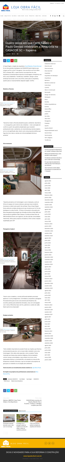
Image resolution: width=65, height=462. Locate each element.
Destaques (47, 97)
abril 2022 (47, 300)
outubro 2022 (48, 286)
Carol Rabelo (22, 379)
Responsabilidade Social (51, 130)
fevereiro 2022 (48, 305)
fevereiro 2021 (48, 331)
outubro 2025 (48, 204)
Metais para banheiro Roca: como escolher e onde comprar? (53, 154)
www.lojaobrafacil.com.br (32, 456)
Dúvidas (47, 102)
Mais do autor (22, 411)
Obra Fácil (47, 118)
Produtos (47, 123)
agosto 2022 (48, 290)
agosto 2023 (48, 266)
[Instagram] (53, 16)
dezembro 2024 (49, 228)
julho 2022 (47, 293)
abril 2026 (47, 190)
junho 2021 (48, 321)
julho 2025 (47, 212)
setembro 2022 (49, 288)
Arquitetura (8, 39)
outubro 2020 (48, 340)
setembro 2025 (49, 207)
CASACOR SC (36, 379)
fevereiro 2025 (48, 223)
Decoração (14, 39)
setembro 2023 (49, 264)
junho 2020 (48, 350)
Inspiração (47, 111)
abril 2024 (47, 247)
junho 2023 (48, 271)
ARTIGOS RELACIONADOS (10, 411)
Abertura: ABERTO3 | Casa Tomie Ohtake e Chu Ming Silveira (12, 401)
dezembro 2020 (49, 336)
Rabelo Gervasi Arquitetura (8, 102)
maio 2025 (47, 216)
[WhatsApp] (15, 60)
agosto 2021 (48, 317)
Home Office (48, 109)
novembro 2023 (49, 259)
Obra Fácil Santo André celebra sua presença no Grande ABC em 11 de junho (53, 169)
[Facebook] (50, 16)
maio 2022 (47, 297)
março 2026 (48, 192)
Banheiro (47, 80)
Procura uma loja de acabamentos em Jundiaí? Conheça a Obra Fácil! (53, 150)
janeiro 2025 (48, 226)
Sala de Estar (48, 133)
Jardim (46, 114)
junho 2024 (48, 243)
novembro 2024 (49, 231)
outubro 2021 (48, 312)
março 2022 (48, 302)
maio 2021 (47, 324)
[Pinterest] (12, 60)
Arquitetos (9, 19)
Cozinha (47, 87)
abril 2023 (47, 274)
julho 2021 (47, 319)
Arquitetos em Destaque (51, 75)
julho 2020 (47, 348)
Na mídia (47, 116)
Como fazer (48, 85)
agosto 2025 (48, 209)
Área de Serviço (49, 68)
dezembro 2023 (49, 257)
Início (4, 19)
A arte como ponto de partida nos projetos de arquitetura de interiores (35, 425)
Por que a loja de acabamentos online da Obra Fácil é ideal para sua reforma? (52, 163)
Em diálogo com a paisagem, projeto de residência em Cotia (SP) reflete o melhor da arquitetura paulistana (22, 427)
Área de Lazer (48, 66)
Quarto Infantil (49, 128)
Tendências (19, 39)
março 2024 (48, 250)
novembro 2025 (49, 202)
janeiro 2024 (48, 254)
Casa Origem (29, 379)
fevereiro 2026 (48, 195)
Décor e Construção (50, 90)
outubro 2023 (48, 262)
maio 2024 (47, 245)
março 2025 (48, 221)
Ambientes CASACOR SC (13, 379)
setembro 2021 (49, 314)
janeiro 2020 (48, 359)
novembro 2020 (49, 338)
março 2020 (48, 357)
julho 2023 (47, 269)
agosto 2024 (48, 238)
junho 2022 (48, 295)
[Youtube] (59, 16)
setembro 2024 (49, 235)
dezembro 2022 (49, 283)
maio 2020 (47, 352)
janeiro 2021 (48, 333)
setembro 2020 (49, 343)
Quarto (46, 125)
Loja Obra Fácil (36, 367)
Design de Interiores (50, 94)
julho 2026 (47, 183)
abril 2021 (47, 326)
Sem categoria (48, 137)
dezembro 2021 (49, 309)
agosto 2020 (48, 345)
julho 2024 (47, 240)
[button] (63, 15)
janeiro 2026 (48, 197)
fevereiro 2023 (48, 278)
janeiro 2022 (48, 307)
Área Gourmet (48, 71)
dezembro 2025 (49, 200)
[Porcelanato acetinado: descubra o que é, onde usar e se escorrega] (9, 418)
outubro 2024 (48, 233)
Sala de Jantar (48, 135)
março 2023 (48, 276)
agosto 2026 (48, 181)
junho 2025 (48, 214)
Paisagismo (48, 121)
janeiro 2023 (48, 281)
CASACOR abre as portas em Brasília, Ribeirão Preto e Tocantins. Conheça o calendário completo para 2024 (33, 403)
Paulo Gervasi (7, 381)
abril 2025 (47, 219)
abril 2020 (47, 355)
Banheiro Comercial (50, 82)
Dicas (46, 99)
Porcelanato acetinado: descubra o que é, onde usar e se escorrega (8, 425)
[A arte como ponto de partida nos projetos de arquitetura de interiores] (36, 418)
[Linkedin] (55, 16)
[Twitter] (57, 16)
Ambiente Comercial (50, 63)
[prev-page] (4, 433)
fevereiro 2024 (48, 252)
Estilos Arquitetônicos (50, 104)
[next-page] (7, 433)
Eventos (47, 106)
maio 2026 (47, 188)
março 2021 (48, 328)
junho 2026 (48, 185)
